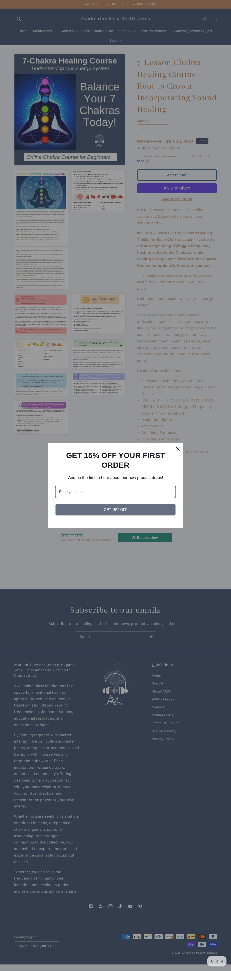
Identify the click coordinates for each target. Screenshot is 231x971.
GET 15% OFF (115, 510)
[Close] (177, 448)
